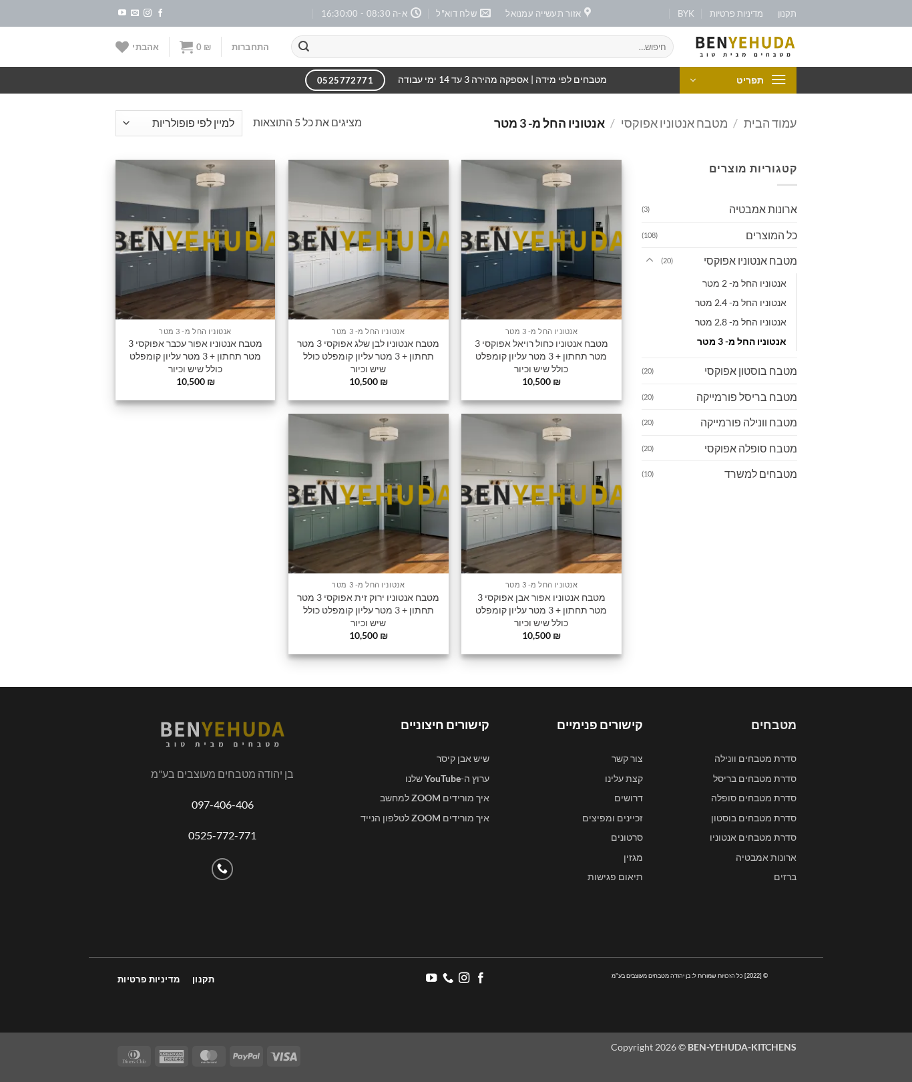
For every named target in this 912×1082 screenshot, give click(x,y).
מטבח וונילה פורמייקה (748, 422)
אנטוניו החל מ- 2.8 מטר (740, 321)
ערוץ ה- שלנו (447, 778)
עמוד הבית (770, 123)
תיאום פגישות (615, 876)
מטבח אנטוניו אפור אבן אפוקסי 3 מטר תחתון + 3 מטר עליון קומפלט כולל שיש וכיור (541, 609)
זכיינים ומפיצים (612, 817)
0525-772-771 (222, 835)
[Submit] (303, 46)
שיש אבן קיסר (463, 758)
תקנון (787, 13)
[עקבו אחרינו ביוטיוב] (122, 13)
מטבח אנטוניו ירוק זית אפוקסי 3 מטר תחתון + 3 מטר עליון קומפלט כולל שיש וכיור (368, 609)
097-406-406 (223, 804)
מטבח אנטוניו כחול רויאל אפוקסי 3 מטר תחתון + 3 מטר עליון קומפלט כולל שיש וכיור (541, 355)
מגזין (633, 857)
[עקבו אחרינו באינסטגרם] (148, 13)
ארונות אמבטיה (762, 208)
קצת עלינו (624, 778)
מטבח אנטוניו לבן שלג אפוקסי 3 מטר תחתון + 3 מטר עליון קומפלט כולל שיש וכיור (368, 355)
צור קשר (627, 758)
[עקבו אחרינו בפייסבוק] (160, 13)
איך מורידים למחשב (434, 797)
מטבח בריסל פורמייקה (746, 396)
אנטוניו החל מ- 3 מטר (741, 341)
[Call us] (223, 869)
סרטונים (627, 837)
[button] (251, 47)
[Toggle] (650, 261)
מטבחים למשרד (760, 473)
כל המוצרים (770, 235)
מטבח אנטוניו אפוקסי (674, 123)
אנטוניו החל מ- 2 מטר (744, 283)
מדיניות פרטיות (736, 13)
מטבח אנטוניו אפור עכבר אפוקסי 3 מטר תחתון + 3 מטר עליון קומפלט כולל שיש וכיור (195, 355)
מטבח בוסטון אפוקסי (750, 370)
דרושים (628, 797)
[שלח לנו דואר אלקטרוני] (135, 13)
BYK (686, 13)
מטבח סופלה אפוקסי (750, 448)
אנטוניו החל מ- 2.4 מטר (740, 302)
